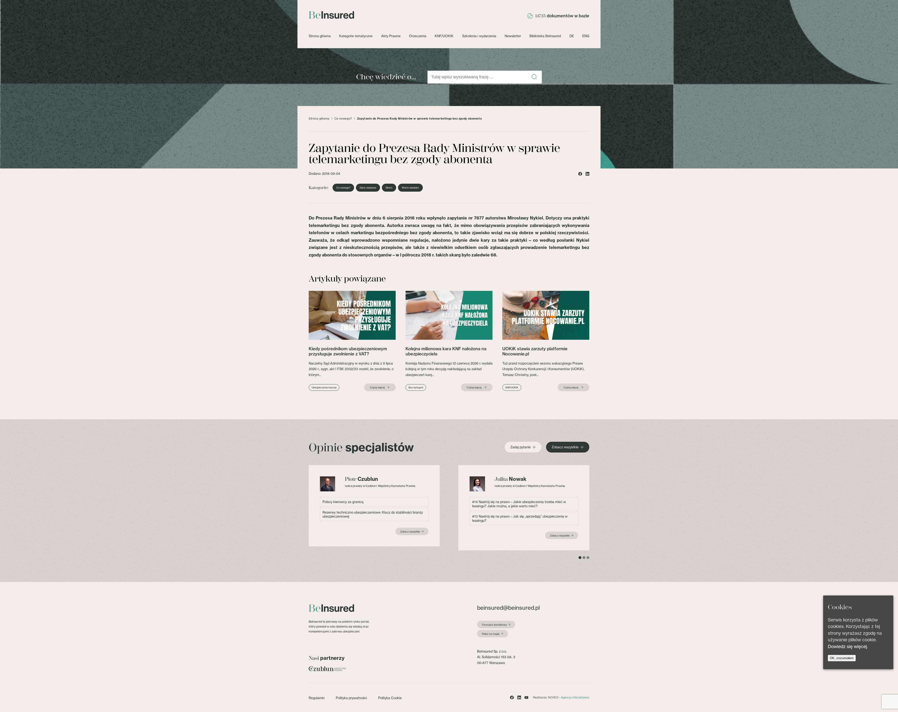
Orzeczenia (417, 36)
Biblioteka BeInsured (545, 36)
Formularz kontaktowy (494, 625)
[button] (534, 77)
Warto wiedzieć (410, 187)
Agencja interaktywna (575, 697)
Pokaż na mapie (491, 634)
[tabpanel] (374, 505)
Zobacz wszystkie (565, 447)
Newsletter (513, 36)
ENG (585, 36)
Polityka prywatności (351, 698)
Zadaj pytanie (520, 447)
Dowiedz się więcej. (848, 646)
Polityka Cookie (390, 698)
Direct (389, 187)
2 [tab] (584, 557)
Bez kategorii (416, 387)
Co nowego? (343, 118)
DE (571, 36)
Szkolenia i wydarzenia (479, 36)
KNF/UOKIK (444, 36)
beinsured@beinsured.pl (508, 607)
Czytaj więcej (377, 387)
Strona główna (320, 36)
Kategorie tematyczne (356, 36)
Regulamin (317, 698)
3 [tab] (588, 557)
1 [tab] (580, 557)
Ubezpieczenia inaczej (324, 387)
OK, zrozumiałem (842, 658)
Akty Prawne (391, 36)
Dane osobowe (368, 187)
